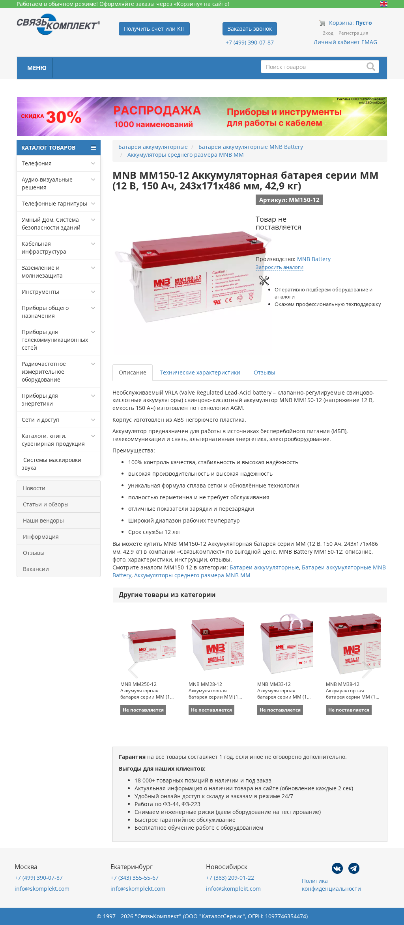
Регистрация (353, 33)
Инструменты (40, 291)
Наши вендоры (43, 520)
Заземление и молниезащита (42, 271)
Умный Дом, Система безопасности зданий (51, 223)
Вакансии (36, 569)
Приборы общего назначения (45, 311)
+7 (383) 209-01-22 (230, 877)
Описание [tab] (132, 372)
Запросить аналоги (279, 267)
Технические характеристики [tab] (200, 372)
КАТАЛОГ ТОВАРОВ (48, 147)
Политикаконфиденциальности (331, 884)
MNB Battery (314, 259)
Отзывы (34, 552)
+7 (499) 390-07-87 (250, 42)
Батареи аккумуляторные (264, 567)
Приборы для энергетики (40, 399)
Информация (41, 536)
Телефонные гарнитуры (54, 203)
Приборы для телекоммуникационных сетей (55, 339)
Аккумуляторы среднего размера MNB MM (192, 575)
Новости (34, 488)
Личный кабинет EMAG (345, 42)
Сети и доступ (41, 419)
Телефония (37, 163)
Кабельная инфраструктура (44, 247)
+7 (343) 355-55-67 (134, 877)
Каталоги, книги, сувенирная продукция (53, 439)
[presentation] (133, 670)
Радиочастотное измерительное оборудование (44, 371)
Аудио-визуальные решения (47, 183)
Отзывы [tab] (264, 372)
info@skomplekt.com (42, 888)
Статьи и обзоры (46, 504)
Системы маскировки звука (51, 463)
